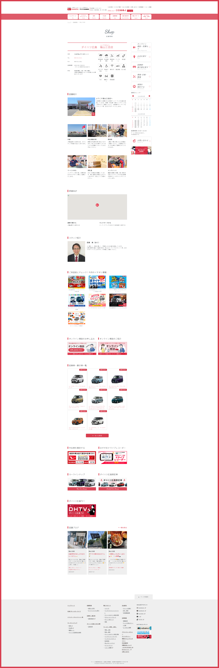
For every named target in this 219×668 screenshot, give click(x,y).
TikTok (140, 619)
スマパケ (107, 608)
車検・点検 (107, 630)
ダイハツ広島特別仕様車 (75, 632)
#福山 (99, 567)
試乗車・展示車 (91, 616)
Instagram (141, 607)
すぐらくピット (109, 645)
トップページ (71, 605)
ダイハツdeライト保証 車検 (112, 634)
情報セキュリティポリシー (127, 640)
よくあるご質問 (127, 627)
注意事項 (90, 626)
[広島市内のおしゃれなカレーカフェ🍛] (77, 553)
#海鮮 (122, 567)
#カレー (74, 567)
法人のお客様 (126, 7)
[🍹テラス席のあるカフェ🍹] (97, 553)
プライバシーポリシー (127, 633)
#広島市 (71, 569)
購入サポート (107, 605)
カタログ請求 (117, 7)
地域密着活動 (126, 613)
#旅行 (119, 567)
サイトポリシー (126, 636)
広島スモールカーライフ (74, 611)
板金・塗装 (107, 632)
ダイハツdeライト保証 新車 (112, 615)
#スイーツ (78, 567)
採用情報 (141, 7)
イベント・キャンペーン (75, 617)
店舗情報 (89, 605)
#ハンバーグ (92, 569)
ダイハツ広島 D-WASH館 (93, 624)
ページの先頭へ (144, 597)
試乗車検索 (91, 618)
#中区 (74, 569)
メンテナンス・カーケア (111, 636)
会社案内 (110, 7)
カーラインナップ (72, 623)
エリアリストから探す (93, 610)
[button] (97, 205)
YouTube (141, 613)
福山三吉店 (72, 551)
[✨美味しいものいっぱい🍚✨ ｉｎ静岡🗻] (117, 553)
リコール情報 (148, 7)
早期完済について (127, 647)
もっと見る (97, 435)
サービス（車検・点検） (110, 627)
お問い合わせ (134, 7)
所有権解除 (125, 643)
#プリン (78, 569)
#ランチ (97, 569)
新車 (70, 625)
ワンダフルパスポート (110, 638)
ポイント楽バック (109, 619)
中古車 (70, 628)
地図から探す (91, 608)
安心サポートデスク (110, 643)
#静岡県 (111, 567)
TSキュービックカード (110, 617)
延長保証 (107, 641)
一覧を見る (123, 528)
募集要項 (125, 621)
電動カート (71, 630)
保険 (106, 621)
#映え (70, 567)
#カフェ (91, 567)
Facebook (141, 610)
